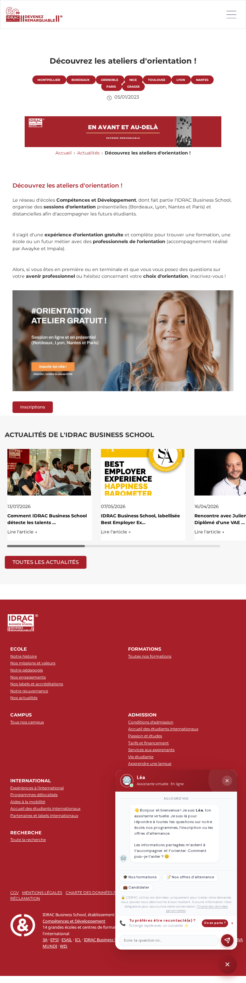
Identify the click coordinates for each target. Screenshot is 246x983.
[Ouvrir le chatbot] (227, 964)
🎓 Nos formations (140, 877)
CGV (14, 892)
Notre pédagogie (26, 670)
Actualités (88, 153)
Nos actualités (23, 697)
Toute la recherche (28, 839)
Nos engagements (28, 677)
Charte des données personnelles (105, 892)
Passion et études (145, 735)
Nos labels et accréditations (36, 683)
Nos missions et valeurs (32, 663)
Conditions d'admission (150, 722)
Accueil (63, 153)
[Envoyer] (227, 940)
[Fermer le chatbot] (227, 781)
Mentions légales (42, 892)
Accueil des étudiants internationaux (163, 728)
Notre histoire (23, 656)
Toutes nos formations (149, 656)
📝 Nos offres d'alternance (190, 877)
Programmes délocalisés (34, 794)
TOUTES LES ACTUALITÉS (45, 562)
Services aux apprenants (151, 749)
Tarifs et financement (148, 743)
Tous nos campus (27, 722)
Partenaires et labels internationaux (44, 815)
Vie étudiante (140, 756)
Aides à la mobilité (27, 801)
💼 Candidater (136, 887)
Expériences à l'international (37, 788)
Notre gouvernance (29, 691)
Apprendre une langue (149, 763)
